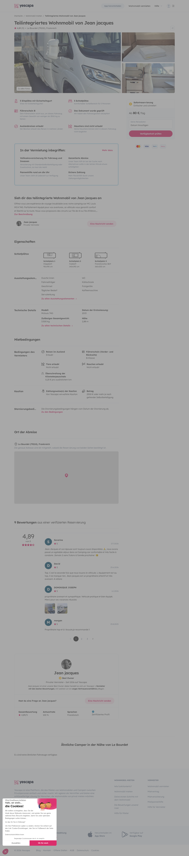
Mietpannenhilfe (155, 802)
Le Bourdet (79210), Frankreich (41, 28)
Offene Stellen (60, 850)
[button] (5, 852)
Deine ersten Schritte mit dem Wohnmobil (126, 798)
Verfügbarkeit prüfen (150, 133)
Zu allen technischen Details (56, 325)
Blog (38, 850)
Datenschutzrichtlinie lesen (14, 834)
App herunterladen (112, 6)
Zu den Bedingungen (52, 412)
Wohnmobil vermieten (139, 6)
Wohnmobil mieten (123, 791)
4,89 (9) (20, 28)
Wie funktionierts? (123, 786)
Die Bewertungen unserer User (126, 806)
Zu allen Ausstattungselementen (58, 298)
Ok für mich (43, 843)
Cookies (95, 850)
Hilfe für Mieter (121, 813)
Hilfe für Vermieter (156, 807)
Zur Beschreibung (23, 214)
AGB (72, 850)
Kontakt (47, 850)
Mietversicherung (156, 796)
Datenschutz (83, 850)
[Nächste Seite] (93, 638)
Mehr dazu (107, 150)
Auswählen (16, 843)
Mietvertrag (153, 791)
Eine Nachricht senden (101, 223)
